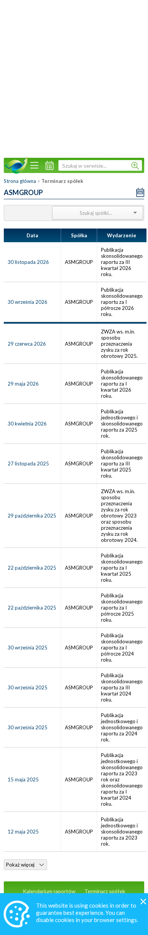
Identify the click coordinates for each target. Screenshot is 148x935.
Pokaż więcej (21, 865)
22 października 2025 (32, 568)
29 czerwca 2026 (27, 344)
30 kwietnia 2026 (27, 424)
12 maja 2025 (23, 832)
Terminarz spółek (104, 891)
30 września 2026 (27, 302)
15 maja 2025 (23, 779)
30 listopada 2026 (28, 262)
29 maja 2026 (23, 384)
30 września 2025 (27, 647)
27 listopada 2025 (28, 463)
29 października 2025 (32, 516)
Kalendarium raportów (49, 891)
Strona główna (20, 181)
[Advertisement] (74, 78)
